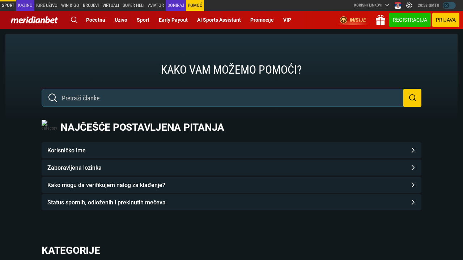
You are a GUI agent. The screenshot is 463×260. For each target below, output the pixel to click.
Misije (358, 20)
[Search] (74, 19)
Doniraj (175, 5)
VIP (287, 20)
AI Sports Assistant (219, 20)
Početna (95, 20)
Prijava (446, 20)
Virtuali (110, 5)
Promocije (262, 20)
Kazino (25, 5)
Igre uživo (47, 5)
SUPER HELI (133, 5)
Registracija (410, 20)
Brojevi (91, 5)
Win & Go (70, 5)
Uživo (121, 20)
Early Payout (173, 20)
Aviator (156, 5)
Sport (8, 5)
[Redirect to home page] (34, 20)
